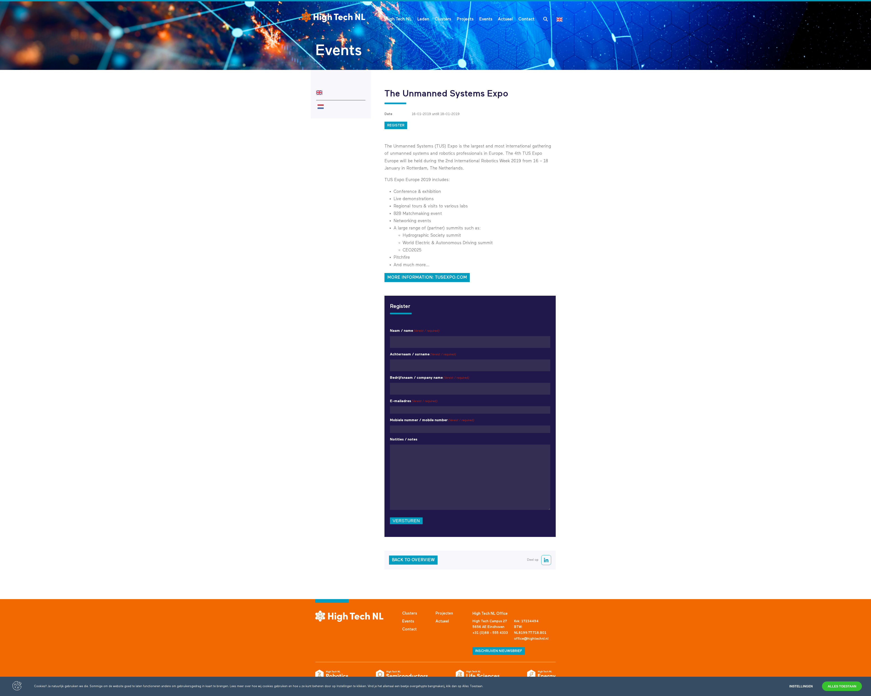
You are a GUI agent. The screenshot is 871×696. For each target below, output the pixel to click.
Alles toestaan (842, 686)
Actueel (505, 19)
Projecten (444, 613)
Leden (423, 19)
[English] (560, 19)
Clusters (443, 19)
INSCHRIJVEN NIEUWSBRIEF (498, 651)
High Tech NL (398, 19)
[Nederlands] (340, 106)
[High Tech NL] (333, 17)
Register (395, 125)
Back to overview (413, 560)
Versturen (406, 520)
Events (485, 19)
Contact (526, 19)
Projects (465, 19)
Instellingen (801, 686)
